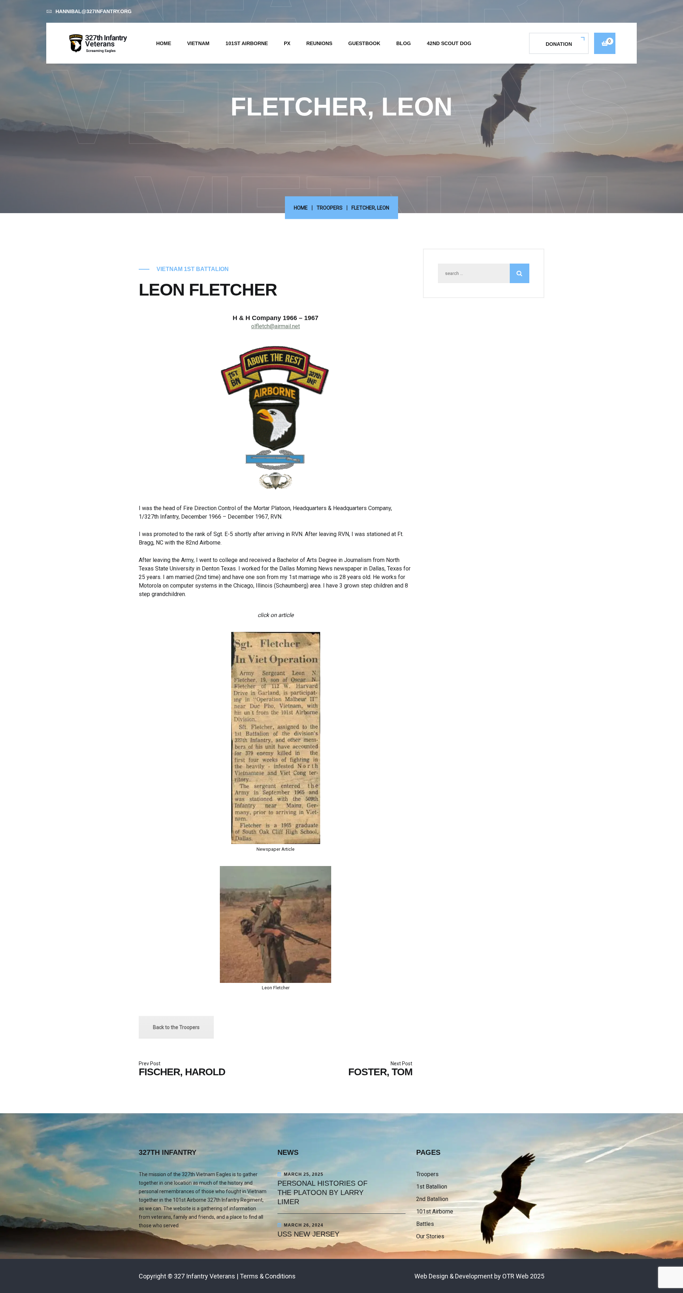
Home (163, 43)
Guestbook (364, 43)
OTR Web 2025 (523, 1276)
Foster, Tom (380, 1071)
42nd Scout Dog (449, 43)
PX (287, 43)
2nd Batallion (432, 1199)
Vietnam (198, 43)
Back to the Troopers (176, 1027)
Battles (425, 1224)
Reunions (319, 43)
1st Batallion (431, 1186)
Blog (403, 43)
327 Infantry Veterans (204, 1276)
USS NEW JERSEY (308, 1234)
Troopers (330, 208)
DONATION (559, 44)
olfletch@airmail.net (275, 326)
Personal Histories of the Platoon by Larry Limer (322, 1192)
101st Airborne (247, 43)
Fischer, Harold (182, 1071)
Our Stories (430, 1236)
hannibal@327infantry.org (93, 11)
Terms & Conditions (268, 1276)
